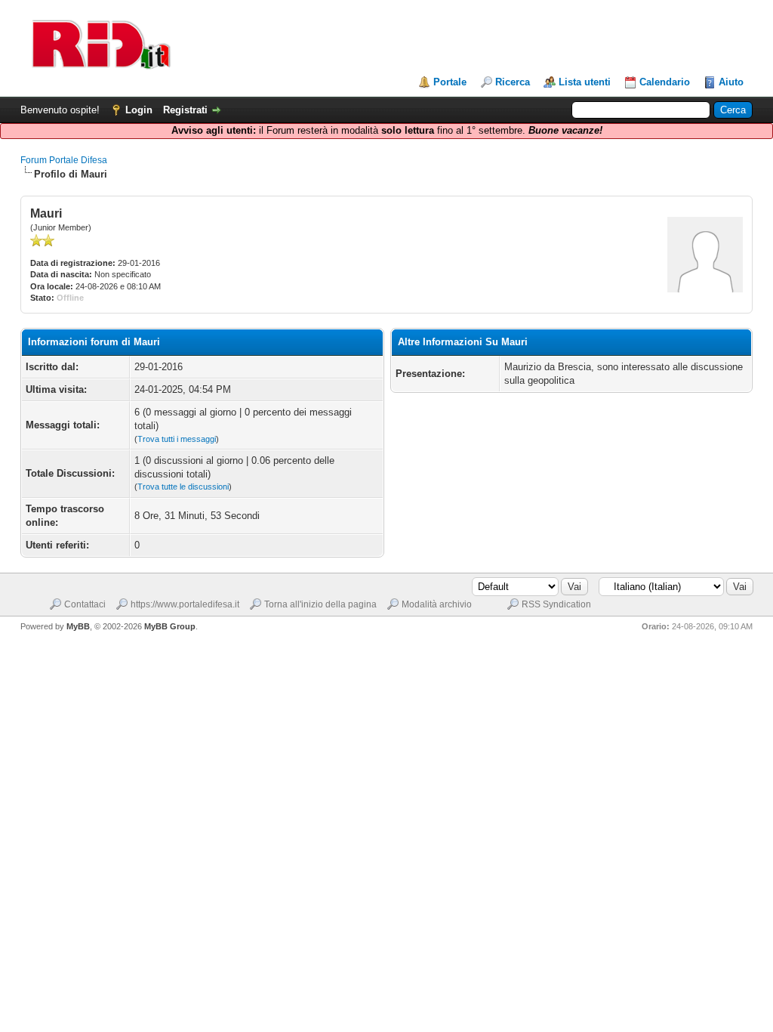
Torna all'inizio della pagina (320, 604)
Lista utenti (585, 82)
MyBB (78, 626)
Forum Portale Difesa (63, 160)
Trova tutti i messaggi (176, 438)
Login (138, 110)
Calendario (664, 82)
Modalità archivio (437, 604)
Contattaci (85, 604)
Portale (450, 82)
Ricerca (512, 82)
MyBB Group (170, 626)
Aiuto (731, 82)
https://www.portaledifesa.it (185, 604)
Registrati (185, 110)
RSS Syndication (556, 604)
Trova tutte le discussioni (183, 486)
